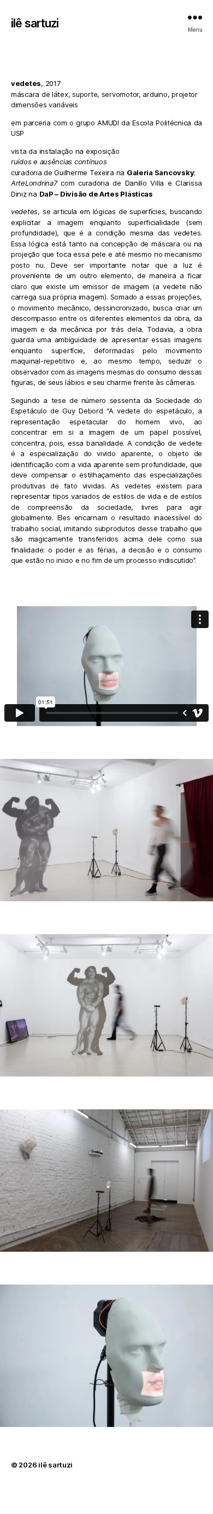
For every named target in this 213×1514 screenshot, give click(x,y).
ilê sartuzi (34, 23)
